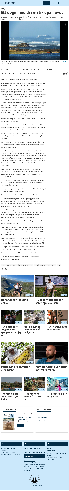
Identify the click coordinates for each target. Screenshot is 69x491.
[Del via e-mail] (66, 73)
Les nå (20, 426)
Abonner (46, 3)
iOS (29, 418)
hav (31, 265)
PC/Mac (22, 418)
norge (9, 265)
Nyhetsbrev (41, 420)
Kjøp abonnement (29, 461)
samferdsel (51, 265)
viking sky (43, 265)
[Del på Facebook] (64, 73)
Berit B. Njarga (12, 448)
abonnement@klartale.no (37, 465)
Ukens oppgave (42, 417)
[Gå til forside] (10, 3)
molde (15, 265)
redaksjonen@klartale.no (36, 452)
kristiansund (23, 265)
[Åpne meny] (59, 3)
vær (59, 265)
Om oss (3, 450)
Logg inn (54, 3)
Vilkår (49, 448)
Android (22, 420)
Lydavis (39, 414)
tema (36, 265)
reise (3, 265)
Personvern (51, 450)
